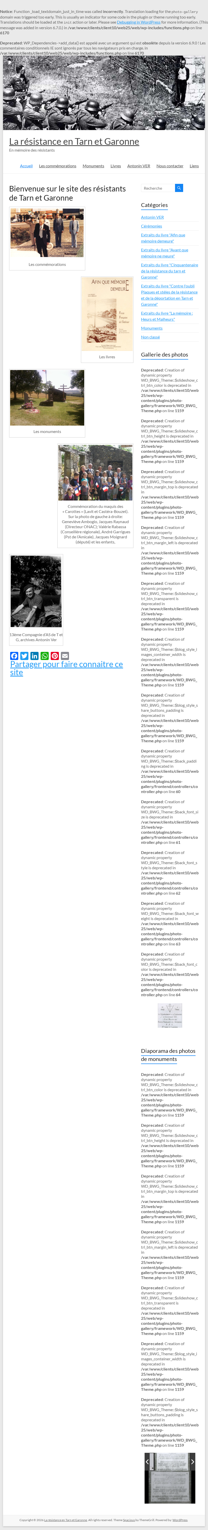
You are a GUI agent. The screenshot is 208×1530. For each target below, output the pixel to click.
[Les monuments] (47, 398)
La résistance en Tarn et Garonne (74, 141)
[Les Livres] (107, 314)
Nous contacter (170, 165)
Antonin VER (138, 165)
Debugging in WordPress (139, 22)
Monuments (93, 165)
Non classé (150, 336)
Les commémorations (57, 165)
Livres (116, 165)
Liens (194, 165)
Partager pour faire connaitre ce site (66, 668)
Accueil (26, 165)
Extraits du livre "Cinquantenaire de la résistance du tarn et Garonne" (169, 270)
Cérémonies (151, 225)
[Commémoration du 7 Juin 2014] (95, 473)
